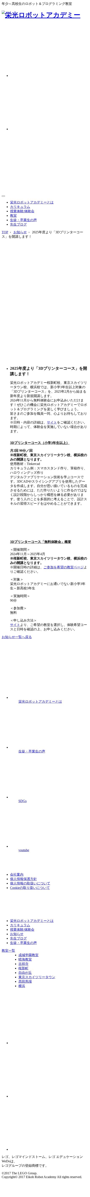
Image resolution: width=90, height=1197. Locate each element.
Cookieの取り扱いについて (30, 888)
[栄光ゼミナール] (49, 1149)
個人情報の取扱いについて (30, 883)
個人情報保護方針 (23, 879)
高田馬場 (25, 981)
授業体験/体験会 (22, 211)
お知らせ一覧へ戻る (17, 637)
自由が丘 (25, 972)
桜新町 (23, 968)
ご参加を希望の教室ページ (64, 567)
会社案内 (16, 874)
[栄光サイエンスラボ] (49, 1096)
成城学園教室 (28, 955)
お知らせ (20, 232)
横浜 (21, 986)
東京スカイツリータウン (36, 977)
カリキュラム (20, 207)
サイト (52, 422)
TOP (5, 232)
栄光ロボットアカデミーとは (32, 202)
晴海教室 (25, 959)
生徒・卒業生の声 (23, 220)
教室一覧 (8, 950)
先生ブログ (18, 224)
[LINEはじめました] (49, 1043)
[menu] (3, 196)
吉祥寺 (23, 964)
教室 (13, 215)
